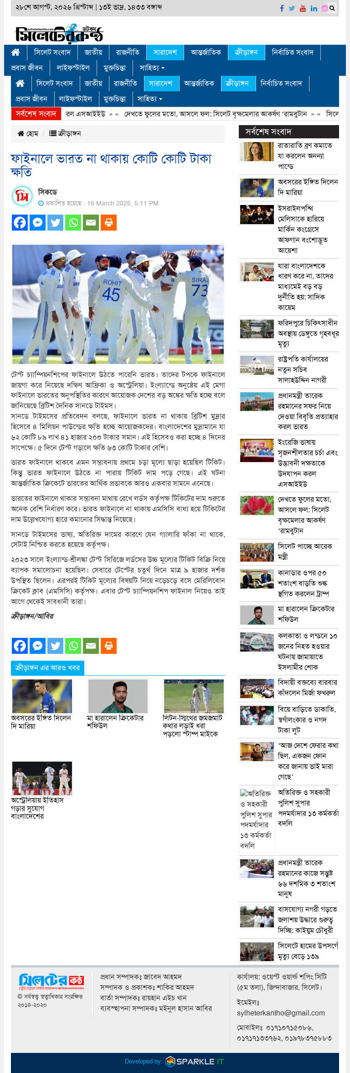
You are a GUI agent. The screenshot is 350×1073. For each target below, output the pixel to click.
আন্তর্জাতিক (206, 52)
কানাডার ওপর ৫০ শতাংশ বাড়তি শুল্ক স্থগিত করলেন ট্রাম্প (303, 583)
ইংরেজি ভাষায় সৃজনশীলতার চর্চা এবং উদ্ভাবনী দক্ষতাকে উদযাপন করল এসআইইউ (308, 463)
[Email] (91, 223)
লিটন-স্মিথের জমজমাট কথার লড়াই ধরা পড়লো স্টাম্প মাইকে (192, 726)
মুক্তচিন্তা (115, 68)
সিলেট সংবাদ (52, 52)
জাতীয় (93, 52)
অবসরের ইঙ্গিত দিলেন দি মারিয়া (41, 722)
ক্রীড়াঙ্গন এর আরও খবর (47, 668)
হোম (31, 133)
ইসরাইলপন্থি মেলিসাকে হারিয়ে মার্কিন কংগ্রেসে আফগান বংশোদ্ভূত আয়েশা (303, 229)
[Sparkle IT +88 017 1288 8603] (195, 1061)
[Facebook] (20, 223)
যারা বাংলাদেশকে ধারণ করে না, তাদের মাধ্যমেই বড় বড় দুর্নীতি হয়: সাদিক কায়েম (305, 287)
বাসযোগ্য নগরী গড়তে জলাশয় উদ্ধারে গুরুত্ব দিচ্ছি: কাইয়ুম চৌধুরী (307, 920)
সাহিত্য (149, 68)
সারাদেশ (165, 52)
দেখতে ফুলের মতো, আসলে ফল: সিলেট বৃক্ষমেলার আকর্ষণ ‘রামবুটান (201, 114)
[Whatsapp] (73, 223)
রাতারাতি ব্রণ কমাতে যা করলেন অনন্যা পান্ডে (305, 156)
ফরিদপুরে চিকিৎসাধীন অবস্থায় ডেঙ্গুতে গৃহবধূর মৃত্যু (308, 334)
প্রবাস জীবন (27, 68)
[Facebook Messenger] (38, 223)
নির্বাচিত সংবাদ (293, 52)
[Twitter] (55, 223)
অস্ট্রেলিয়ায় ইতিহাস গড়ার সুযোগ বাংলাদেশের (37, 808)
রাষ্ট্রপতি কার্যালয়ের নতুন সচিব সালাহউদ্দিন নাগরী (303, 370)
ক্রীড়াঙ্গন (246, 52)
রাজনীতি (127, 52)
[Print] (109, 223)
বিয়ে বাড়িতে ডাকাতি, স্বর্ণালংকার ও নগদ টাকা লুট (307, 720)
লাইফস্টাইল (73, 68)
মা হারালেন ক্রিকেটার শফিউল (115, 722)
